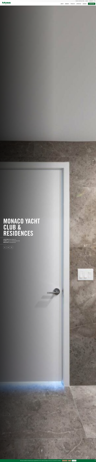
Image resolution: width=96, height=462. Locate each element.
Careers (84, 4)
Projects (72, 4)
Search (95, 1)
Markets (66, 4)
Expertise (78, 4)
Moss (6, 3)
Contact (91, 0)
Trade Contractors (80, 0)
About (61, 4)
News (87, 0)
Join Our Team (91, 3)
